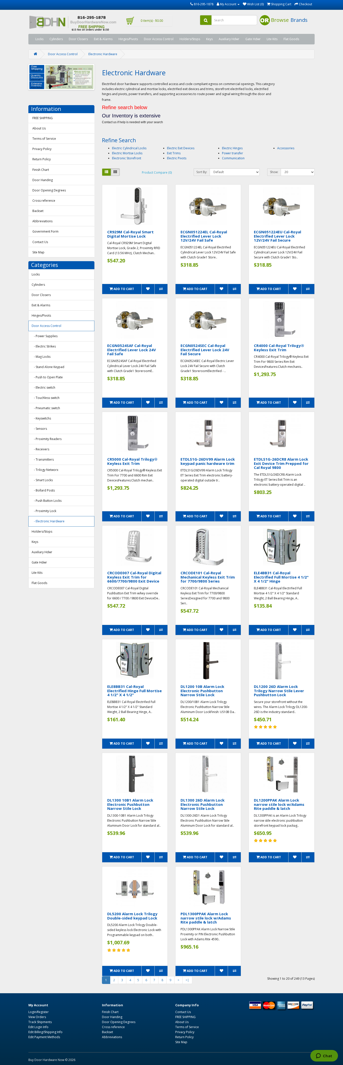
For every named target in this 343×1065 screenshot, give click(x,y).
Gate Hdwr (253, 39)
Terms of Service (44, 138)
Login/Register (38, 1012)
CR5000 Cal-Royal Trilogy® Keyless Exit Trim (132, 461)
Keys (209, 39)
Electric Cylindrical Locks (129, 148)
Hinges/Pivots (128, 39)
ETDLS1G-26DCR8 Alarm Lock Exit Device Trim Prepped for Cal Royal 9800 (281, 463)
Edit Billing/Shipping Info (45, 1032)
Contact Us (40, 242)
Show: (274, 172)
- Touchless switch (46, 398)
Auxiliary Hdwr (229, 39)
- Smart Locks (42, 480)
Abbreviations (42, 221)
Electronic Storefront (126, 158)
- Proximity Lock (44, 511)
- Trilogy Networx (45, 470)
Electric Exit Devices (180, 148)
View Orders (37, 1017)
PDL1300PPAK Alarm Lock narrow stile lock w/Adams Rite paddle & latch (206, 918)
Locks (39, 39)
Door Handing (42, 180)
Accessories (285, 148)
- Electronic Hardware (48, 521)
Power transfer (232, 153)
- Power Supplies (45, 336)
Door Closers (78, 39)
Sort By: (201, 172)
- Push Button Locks (47, 501)
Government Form (45, 231)
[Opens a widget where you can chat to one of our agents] (324, 1056)
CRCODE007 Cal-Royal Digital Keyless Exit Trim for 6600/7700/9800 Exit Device (134, 577)
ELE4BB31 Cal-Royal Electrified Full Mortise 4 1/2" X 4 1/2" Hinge (281, 577)
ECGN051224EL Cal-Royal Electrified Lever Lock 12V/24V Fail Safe (204, 236)
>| (187, 980)
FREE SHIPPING (42, 118)
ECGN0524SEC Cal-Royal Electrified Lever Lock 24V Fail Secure (205, 349)
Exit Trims (174, 153)
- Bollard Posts (43, 490)
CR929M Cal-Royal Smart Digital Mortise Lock (130, 234)
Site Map (38, 252)
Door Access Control (159, 39)
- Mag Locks (41, 356)
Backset (37, 211)
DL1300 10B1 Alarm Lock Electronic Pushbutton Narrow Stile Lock (130, 804)
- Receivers (40, 449)
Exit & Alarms (103, 39)
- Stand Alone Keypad (48, 367)
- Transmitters (43, 459)
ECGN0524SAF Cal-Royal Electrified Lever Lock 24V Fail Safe (131, 349)
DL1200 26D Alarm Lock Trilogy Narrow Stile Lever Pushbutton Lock (279, 690)
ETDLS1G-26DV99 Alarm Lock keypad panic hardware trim (208, 461)
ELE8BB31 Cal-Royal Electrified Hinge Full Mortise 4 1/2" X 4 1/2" (134, 690)
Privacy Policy (41, 149)
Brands (299, 20)
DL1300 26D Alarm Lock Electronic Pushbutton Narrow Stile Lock (202, 804)
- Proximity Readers (47, 439)
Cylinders (56, 39)
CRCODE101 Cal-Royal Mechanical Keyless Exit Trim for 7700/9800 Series (208, 577)
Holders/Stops (190, 39)
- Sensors (39, 429)
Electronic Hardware (102, 54)
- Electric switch (43, 387)
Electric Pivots (176, 158)
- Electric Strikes (44, 346)
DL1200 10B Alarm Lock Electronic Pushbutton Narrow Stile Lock (202, 690)
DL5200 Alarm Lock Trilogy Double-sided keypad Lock (132, 915)
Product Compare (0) (157, 172)
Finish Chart (40, 170)
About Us (39, 128)
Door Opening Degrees (49, 190)
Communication (233, 158)
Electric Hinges (232, 148)
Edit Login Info (38, 1027)
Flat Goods (291, 39)
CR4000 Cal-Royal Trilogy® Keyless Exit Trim (279, 347)
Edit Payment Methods (44, 1037)
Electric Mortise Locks (127, 153)
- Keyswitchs (41, 418)
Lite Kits (272, 39)
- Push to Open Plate (47, 377)
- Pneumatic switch (46, 408)
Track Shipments (40, 1022)
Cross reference (43, 200)
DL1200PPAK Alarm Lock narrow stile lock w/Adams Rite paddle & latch (279, 804)
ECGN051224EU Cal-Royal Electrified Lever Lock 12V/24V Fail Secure (277, 236)
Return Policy (41, 159)
